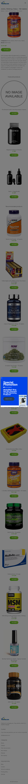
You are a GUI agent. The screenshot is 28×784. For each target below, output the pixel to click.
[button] (8, 399)
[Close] (1, 378)
